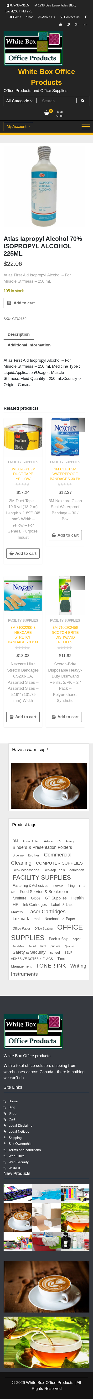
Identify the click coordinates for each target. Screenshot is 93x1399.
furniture (19, 898)
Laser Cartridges (46, 912)
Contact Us (71, 17)
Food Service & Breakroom (44, 891)
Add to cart (24, 303)
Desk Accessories (26, 870)
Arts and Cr (52, 841)
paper (76, 939)
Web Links (16, 1156)
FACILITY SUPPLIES (23, 462)
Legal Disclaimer (21, 1125)
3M (15, 841)
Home (16, 17)
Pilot (43, 946)
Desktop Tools (54, 870)
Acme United (31, 841)
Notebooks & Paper (60, 919)
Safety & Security (29, 952)
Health (77, 898)
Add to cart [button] (25, 553)
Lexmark (21, 918)
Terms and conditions (25, 1150)
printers (55, 946)
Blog (12, 1107)
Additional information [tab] (29, 345)
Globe (35, 898)
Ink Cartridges (35, 905)
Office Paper (21, 928)
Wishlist (14, 1168)
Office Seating (44, 928)
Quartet (69, 946)
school (55, 952)
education (76, 870)
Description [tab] (19, 334)
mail (37, 919)
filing (71, 886)
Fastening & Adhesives (30, 886)
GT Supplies (56, 898)
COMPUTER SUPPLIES (59, 863)
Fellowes (58, 885)
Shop (29, 17)
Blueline (18, 855)
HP (16, 904)
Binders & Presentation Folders (42, 847)
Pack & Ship (58, 939)
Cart (12, 1119)
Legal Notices (19, 1131)
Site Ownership (20, 1144)
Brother (33, 855)
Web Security (19, 1162)
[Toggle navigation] (86, 126)
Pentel (32, 946)
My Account (17, 126)
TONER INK (51, 966)
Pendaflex (18, 946)
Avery (70, 841)
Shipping (15, 1138)
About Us (48, 17)
